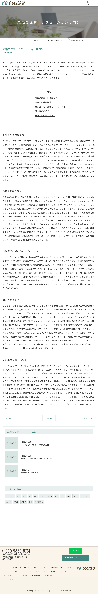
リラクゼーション (46, 496)
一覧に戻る (49, 418)
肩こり (23, 502)
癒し (56, 496)
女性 (62, 496)
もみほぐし (39, 502)
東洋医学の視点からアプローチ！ (50, 106)
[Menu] (94, 3)
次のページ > (88, 418)
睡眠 (24, 496)
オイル (76, 496)
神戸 (35, 496)
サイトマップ (9, 579)
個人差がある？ (42, 111)
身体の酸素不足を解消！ (46, 98)
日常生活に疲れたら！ (45, 115)
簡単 (18, 496)
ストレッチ (10, 496)
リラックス (85, 496)
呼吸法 (16, 502)
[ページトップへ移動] (93, 554)
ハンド (8, 502)
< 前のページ (10, 418)
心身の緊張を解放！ (44, 102)
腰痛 (30, 502)
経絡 (68, 496)
